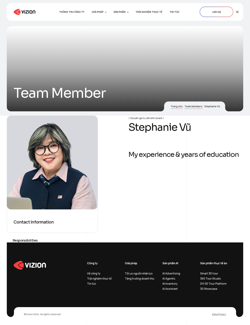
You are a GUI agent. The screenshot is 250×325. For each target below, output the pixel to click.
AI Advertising (171, 273)
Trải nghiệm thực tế (99, 278)
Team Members (193, 106)
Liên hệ (216, 11)
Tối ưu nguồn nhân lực (139, 273)
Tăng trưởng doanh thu (139, 278)
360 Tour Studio (210, 278)
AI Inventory (170, 284)
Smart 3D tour (209, 273)
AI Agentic (168, 278)
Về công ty (94, 273)
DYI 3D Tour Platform (213, 284)
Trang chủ (176, 106)
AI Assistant (170, 289)
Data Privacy (219, 314)
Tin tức (91, 284)
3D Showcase (208, 289)
